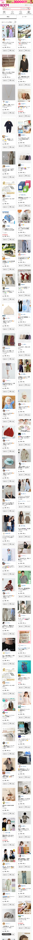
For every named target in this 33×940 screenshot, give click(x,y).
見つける (12, 12)
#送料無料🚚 (5, 896)
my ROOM (29, 12)
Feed (4, 12)
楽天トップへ (28, 5)
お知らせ (21, 12)
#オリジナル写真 (22, 648)
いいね (12, 50)
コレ (6, 50)
